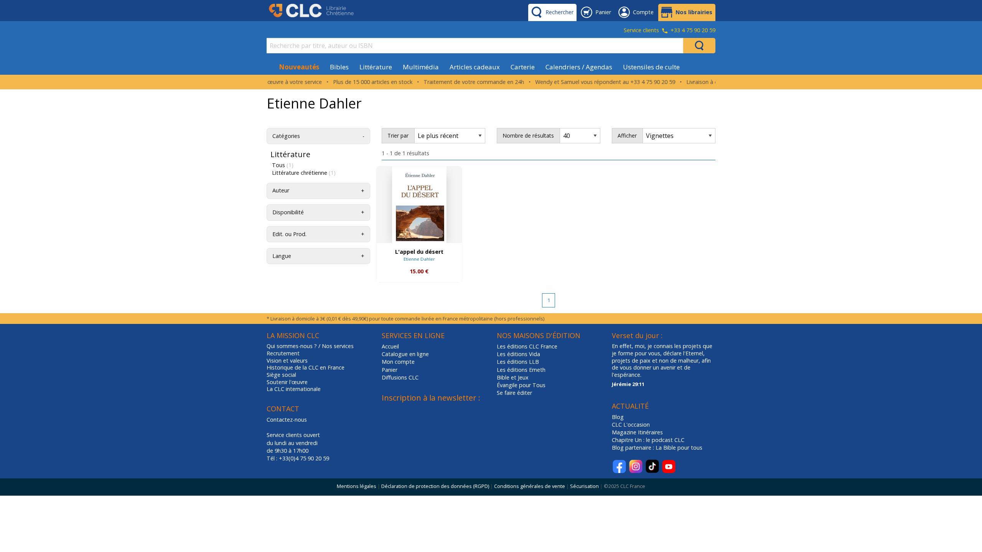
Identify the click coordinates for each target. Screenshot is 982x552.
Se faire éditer (514, 392)
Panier (389, 369)
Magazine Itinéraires (637, 432)
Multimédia (421, 66)
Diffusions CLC (400, 377)
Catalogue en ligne (405, 354)
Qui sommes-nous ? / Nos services (310, 346)
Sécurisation (584, 486)
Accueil (390, 346)
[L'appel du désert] (419, 204)
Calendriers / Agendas (578, 66)
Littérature (375, 66)
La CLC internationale (294, 389)
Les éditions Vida (518, 354)
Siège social (281, 374)
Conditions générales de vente (529, 486)
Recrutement (283, 353)
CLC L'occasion (631, 424)
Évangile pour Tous (521, 385)
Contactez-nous (287, 419)
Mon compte (398, 361)
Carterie (523, 66)
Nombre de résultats (528, 135)
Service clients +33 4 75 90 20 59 (669, 30)
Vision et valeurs (287, 360)
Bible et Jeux (513, 377)
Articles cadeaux (475, 66)
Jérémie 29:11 (628, 384)
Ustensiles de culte (651, 66)
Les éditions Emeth (521, 369)
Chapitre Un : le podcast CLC (648, 440)
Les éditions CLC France (527, 346)
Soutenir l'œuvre (287, 382)
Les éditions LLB (518, 361)
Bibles (339, 66)
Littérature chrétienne (304, 172)
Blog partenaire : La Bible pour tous (658, 447)
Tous (282, 165)
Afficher (627, 135)
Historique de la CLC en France (305, 367)
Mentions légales (356, 486)
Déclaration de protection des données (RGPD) (435, 486)
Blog (618, 417)
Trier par (398, 135)
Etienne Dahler (419, 259)
